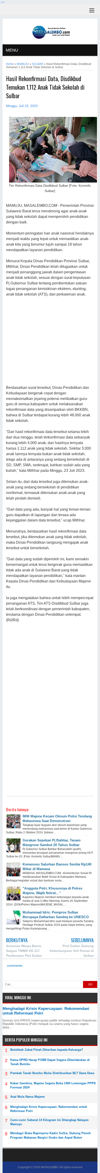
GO (90, 984)
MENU (12, 50)
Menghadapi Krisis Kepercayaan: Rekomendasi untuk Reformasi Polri (48, 1109)
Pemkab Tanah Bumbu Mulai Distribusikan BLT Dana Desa (52, 1073)
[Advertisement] (50, 341)
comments (14, 965)
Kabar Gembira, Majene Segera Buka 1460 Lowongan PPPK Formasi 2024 (53, 1085)
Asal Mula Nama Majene (27, 1096)
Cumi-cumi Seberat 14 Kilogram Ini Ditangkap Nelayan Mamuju (49, 1122)
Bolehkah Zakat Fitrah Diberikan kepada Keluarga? (46, 1049)
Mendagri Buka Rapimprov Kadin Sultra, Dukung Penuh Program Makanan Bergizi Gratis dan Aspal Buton (50, 1135)
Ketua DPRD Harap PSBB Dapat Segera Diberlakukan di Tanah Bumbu (50, 1062)
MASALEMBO (49, 1167)
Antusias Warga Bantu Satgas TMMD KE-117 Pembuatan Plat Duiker (24, 950)
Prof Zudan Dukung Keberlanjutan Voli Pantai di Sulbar (72, 950)
